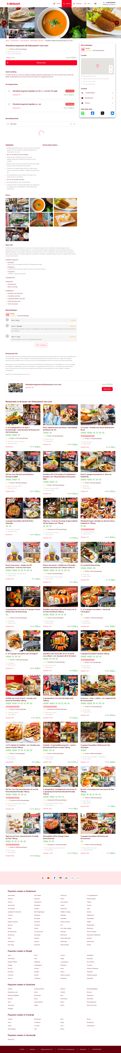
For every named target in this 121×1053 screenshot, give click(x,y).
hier (10, 154)
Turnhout (89, 965)
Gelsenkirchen (38, 1002)
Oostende (63, 978)
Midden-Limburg (65, 912)
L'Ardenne (37, 978)
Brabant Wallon (12, 962)
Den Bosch (11, 941)
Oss (61, 925)
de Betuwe (11, 935)
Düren (36, 992)
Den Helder (37, 895)
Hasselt (36, 968)
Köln (61, 995)
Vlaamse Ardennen (92, 968)
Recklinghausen (91, 1002)
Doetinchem (37, 902)
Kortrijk (36, 975)
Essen (36, 999)
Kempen (36, 972)
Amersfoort (11, 905)
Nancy (62, 1022)
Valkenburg (90, 915)
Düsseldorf (37, 995)
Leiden (62, 905)
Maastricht (63, 909)
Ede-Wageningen (39, 912)
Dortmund (11, 1005)
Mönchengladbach (92, 989)
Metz (61, 1019)
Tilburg (89, 902)
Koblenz (62, 989)
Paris (61, 1026)
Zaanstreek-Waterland (93, 935)
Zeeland (89, 938)
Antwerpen (11, 959)
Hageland (37, 962)
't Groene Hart (38, 932)
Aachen (10, 989)
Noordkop (63, 918)
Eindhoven (37, 915)
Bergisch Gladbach (13, 995)
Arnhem (10, 915)
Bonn (9, 1002)
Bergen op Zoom (13, 922)
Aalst (9, 955)
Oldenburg (90, 995)
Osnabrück (90, 999)
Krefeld (62, 992)
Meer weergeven (41, 345)
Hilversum (63, 895)
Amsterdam (11, 909)
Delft (9, 938)
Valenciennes (91, 1026)
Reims (62, 1029)
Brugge (10, 965)
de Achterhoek (12, 932)
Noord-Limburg (65, 922)
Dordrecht (37, 905)
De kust (10, 978)
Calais (9, 1026)
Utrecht (89, 912)
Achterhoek (11, 895)
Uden (88, 909)
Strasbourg (90, 1022)
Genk (35, 955)
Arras (9, 1022)
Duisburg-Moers (39, 989)
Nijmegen (63, 915)
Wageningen (90, 925)
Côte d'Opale (12, 1029)
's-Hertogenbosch (92, 895)
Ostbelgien (90, 955)
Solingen (10, 1009)
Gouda (36, 928)
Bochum (10, 999)
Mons (62, 968)
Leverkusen (63, 999)
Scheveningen (64, 945)
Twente (89, 905)
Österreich (11, 1039)
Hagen (36, 1005)
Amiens (10, 1019)
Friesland (37, 925)
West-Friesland (91, 932)
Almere (10, 902)
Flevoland (37, 922)
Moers (62, 1002)
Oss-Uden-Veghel (65, 928)
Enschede (37, 918)
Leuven (62, 955)
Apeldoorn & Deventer (14, 912)
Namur (62, 972)
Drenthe (36, 909)
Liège (62, 959)
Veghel (89, 922)
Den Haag (11, 945)
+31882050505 (96, 1049)
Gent (35, 959)
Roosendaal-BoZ (65, 938)
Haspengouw (38, 965)
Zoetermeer (90, 941)
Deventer (37, 899)
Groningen (37, 935)
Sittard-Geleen (91, 899)
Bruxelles (11, 972)
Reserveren (107, 389)
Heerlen (36, 941)
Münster (89, 992)
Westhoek (90, 978)
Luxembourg (64, 962)
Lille (35, 1029)
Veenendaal (90, 918)
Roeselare (90, 959)
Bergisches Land (13, 992)
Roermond (63, 935)
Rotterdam (63, 941)
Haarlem (36, 938)
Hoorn (62, 899)
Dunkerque (37, 1019)
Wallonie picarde (92, 975)
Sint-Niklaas (90, 962)
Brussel (10, 968)
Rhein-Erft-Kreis (92, 1005)
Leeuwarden (64, 902)
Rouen (89, 1019)
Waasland (90, 972)
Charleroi (10, 975)
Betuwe (10, 925)
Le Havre (37, 1026)
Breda (9, 928)
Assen (10, 918)
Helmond (37, 945)
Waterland (90, 928)
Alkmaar (10, 899)
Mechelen (63, 965)
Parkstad (63, 932)
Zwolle (89, 945)
